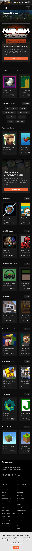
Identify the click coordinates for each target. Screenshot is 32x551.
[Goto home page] (6, 7)
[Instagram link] (3, 475)
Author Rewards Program (6, 517)
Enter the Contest (16, 58)
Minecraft (4, 487)
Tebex (18, 525)
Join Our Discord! (21, 484)
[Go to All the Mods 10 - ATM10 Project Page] (9, 377)
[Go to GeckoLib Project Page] (9, 409)
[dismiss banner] (29, 2)
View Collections (16, 189)
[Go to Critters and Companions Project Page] (9, 143)
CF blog (19, 489)
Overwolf (19, 520)
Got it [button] (16, 547)
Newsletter (20, 492)
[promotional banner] (16, 2)
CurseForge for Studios (23, 523)
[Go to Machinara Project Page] (9, 246)
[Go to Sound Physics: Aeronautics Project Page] (9, 213)
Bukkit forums (20, 498)
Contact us (20, 513)
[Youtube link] (9, 475)
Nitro (18, 528)
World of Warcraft (6, 489)
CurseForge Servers (22, 501)
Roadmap (19, 495)
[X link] (16, 475)
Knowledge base (21, 507)
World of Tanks (6, 503)
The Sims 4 (5, 492)
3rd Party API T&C (6, 523)
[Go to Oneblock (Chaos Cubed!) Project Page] (9, 442)
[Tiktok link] (6, 475)
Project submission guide (8, 513)
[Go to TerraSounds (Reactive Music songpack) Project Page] (9, 279)
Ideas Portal (20, 487)
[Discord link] (12, 475)
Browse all (26, 103)
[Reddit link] (19, 475)
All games (4, 484)
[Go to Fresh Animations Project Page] (9, 344)
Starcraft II (4, 495)
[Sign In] (28, 8)
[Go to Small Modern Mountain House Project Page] (9, 311)
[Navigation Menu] (2, 8)
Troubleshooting (21, 510)
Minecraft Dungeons (7, 501)
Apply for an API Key (7, 520)
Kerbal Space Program (7, 498)
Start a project (5, 510)
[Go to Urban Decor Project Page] (9, 86)
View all (27, 198)
